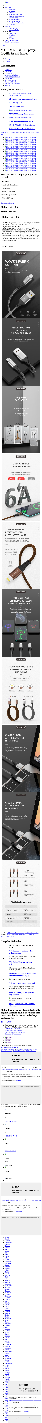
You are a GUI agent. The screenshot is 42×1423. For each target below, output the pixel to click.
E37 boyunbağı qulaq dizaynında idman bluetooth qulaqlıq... (22, 974)
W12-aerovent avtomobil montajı (22, 983)
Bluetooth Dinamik (14, 21)
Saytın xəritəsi (5, 1047)
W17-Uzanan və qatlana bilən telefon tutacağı (21, 952)
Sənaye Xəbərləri (14, 30)
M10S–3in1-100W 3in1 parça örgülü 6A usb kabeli (22, 933)
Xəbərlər (7, 26)
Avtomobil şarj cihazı (15, 14)
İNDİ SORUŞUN (6, 1022)
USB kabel (12, 9)
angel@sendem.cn (10, 1151)
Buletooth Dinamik (11, 82)
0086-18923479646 (11, 1136)
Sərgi (10, 37)
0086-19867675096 (11, 1121)
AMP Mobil (14, 1047)
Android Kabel (27, 1049)
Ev (5, 5)
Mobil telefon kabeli (19, 1051)
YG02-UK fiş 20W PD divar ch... (22, 129)
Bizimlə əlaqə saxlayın (12, 42)
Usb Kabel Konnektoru (8, 1049)
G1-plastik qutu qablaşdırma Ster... (23, 99)
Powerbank (12, 12)
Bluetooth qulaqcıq (14, 19)
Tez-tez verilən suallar (11, 40)
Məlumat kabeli (31, 1051)
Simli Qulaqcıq (13, 18)
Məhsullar (8, 7)
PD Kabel (19, 1049)
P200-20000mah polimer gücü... (21, 114)
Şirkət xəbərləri (13, 28)
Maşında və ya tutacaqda (16, 16)
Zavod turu (12, 35)
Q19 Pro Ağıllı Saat (16, 106)
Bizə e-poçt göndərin (7, 203)
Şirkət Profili (12, 33)
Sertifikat (11, 38)
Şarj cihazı (12, 11)
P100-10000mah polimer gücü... (21, 121)
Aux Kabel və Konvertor (16, 23)
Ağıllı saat (12, 24)
